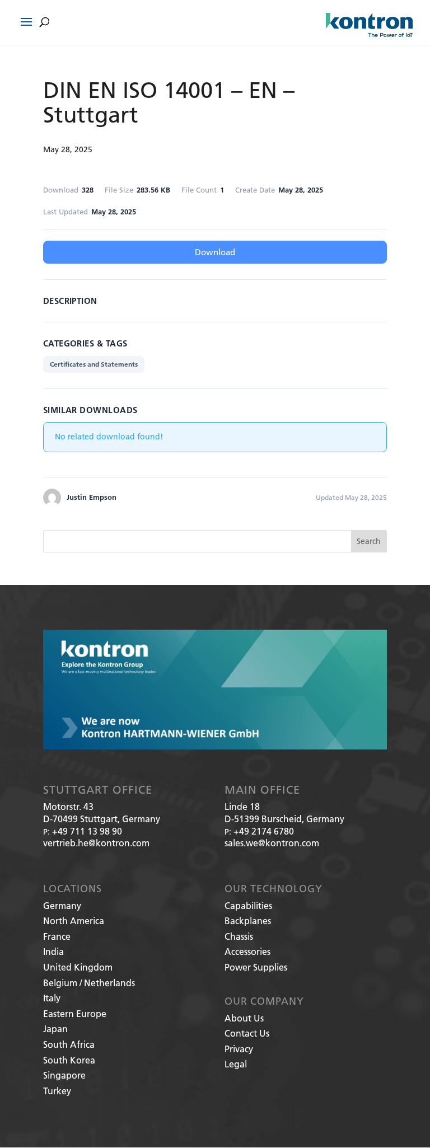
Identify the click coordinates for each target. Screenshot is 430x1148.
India (53, 951)
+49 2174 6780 (263, 831)
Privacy (239, 1049)
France (57, 936)
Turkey (57, 1091)
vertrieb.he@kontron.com (96, 843)
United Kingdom (78, 967)
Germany (62, 905)
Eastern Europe (74, 1013)
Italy (51, 998)
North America (73, 920)
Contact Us (247, 1033)
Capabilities (248, 905)
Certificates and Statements (94, 364)
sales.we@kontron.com (272, 843)
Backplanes (248, 920)
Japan (55, 1028)
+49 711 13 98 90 (87, 831)
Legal (236, 1064)
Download (215, 251)
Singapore (64, 1075)
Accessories (247, 951)
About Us (244, 1018)
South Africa (69, 1044)
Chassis (239, 936)
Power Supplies (256, 967)
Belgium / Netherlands (89, 982)
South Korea (69, 1060)
